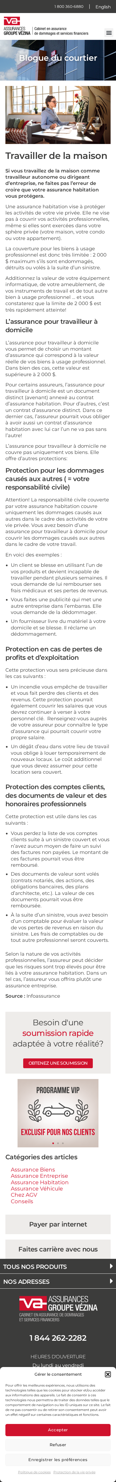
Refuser (58, 1444)
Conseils (22, 1201)
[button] (108, 1374)
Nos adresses (26, 1281)
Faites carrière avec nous (57, 1249)
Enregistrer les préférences (57, 1459)
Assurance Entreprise (39, 1176)
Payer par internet (58, 1224)
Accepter (58, 1429)
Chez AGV (24, 1195)
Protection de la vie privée (74, 1472)
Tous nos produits (35, 1266)
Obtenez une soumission (58, 1063)
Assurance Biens (33, 1169)
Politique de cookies (34, 1472)
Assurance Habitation (40, 1182)
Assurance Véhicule (37, 1188)
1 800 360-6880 (68, 6)
